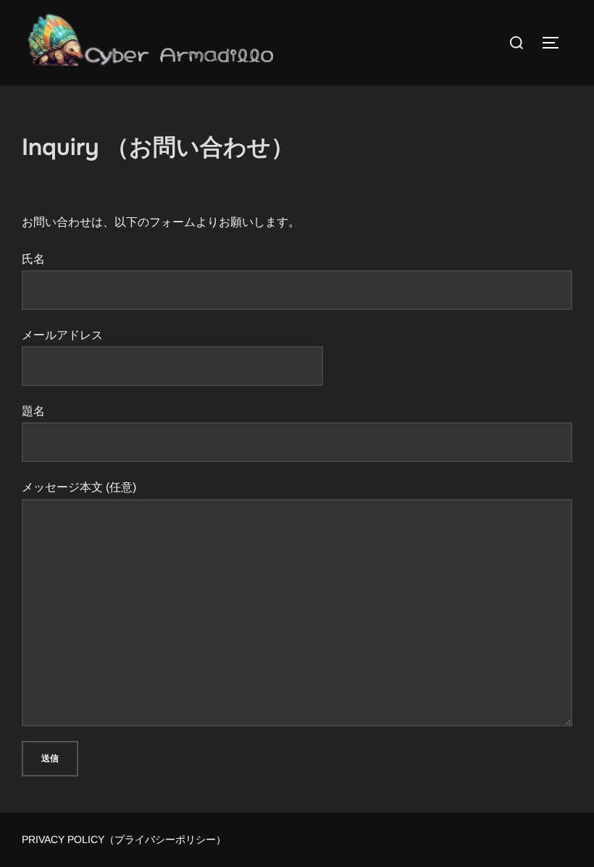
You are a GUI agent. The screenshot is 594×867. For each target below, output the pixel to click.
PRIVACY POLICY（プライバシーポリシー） (124, 839)
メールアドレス (62, 335)
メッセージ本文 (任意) (79, 487)
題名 (33, 411)
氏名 (33, 259)
